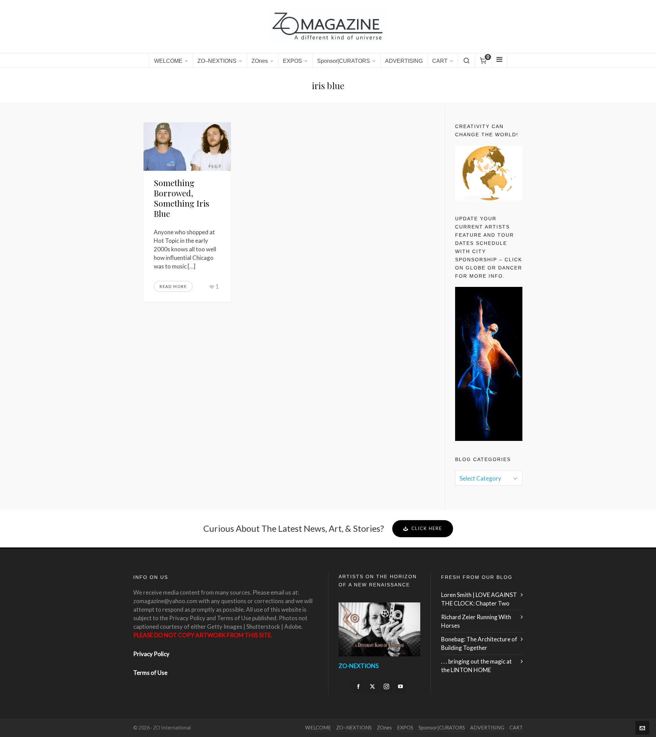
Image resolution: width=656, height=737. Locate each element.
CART (516, 728)
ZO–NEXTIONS (354, 728)
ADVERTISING (487, 728)
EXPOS (405, 728)
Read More (173, 286)
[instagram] (386, 686)
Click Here (426, 528)
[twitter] (372, 686)
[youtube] (400, 686)
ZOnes (384, 728)
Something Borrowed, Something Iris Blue (181, 198)
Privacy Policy (151, 653)
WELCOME (318, 728)
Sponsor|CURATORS (442, 728)
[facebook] (358, 686)
